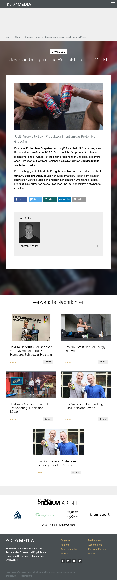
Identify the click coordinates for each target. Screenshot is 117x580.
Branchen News (32, 37)
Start (8, 37)
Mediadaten (94, 540)
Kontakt (65, 544)
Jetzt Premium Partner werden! (58, 524)
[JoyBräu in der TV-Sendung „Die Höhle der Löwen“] (86, 385)
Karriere (65, 553)
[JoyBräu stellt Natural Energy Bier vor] (86, 327)
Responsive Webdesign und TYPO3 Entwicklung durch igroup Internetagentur (41, 572)
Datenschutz (26, 576)
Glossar (92, 553)
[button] (20, 199)
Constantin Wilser (29, 246)
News (18, 37)
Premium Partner (97, 549)
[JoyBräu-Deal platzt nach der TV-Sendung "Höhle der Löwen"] (31, 385)
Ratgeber (66, 540)
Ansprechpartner (70, 549)
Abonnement (95, 544)
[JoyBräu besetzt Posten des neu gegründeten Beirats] (58, 442)
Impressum (11, 576)
